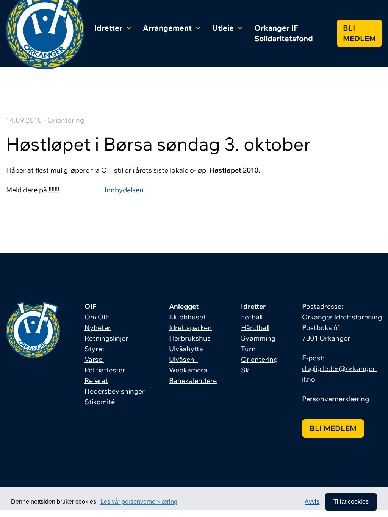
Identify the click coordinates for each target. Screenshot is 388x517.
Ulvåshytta (186, 348)
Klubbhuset (187, 317)
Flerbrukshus (190, 338)
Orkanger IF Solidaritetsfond (283, 33)
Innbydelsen (124, 189)
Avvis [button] (312, 501)
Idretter (108, 28)
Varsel (94, 359)
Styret (94, 348)
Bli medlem (359, 33)
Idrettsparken (190, 327)
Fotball (252, 317)
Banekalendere (193, 380)
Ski (246, 370)
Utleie (223, 28)
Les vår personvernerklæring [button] (138, 501)
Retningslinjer (106, 338)
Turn (248, 348)
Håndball (255, 327)
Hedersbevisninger (114, 391)
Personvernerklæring (335, 398)
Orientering (259, 359)
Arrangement (167, 28)
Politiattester (104, 370)
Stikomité (99, 401)
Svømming (258, 338)
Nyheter (97, 327)
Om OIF (96, 317)
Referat (96, 380)
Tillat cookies (351, 501)
